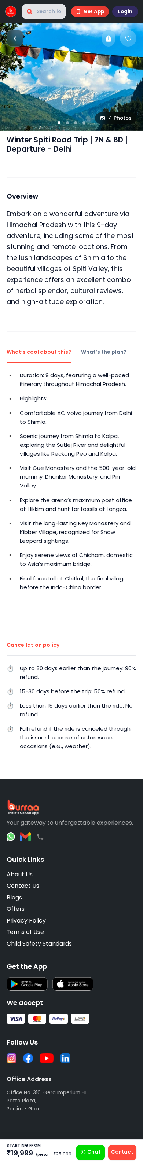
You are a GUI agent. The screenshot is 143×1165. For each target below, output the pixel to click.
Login (125, 11)
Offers (16, 909)
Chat (93, 1152)
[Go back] (15, 38)
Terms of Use (25, 932)
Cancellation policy (33, 645)
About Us (20, 874)
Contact (122, 1152)
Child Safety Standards (39, 943)
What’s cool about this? (39, 352)
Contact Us (23, 886)
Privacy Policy (26, 920)
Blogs (14, 897)
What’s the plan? (103, 352)
